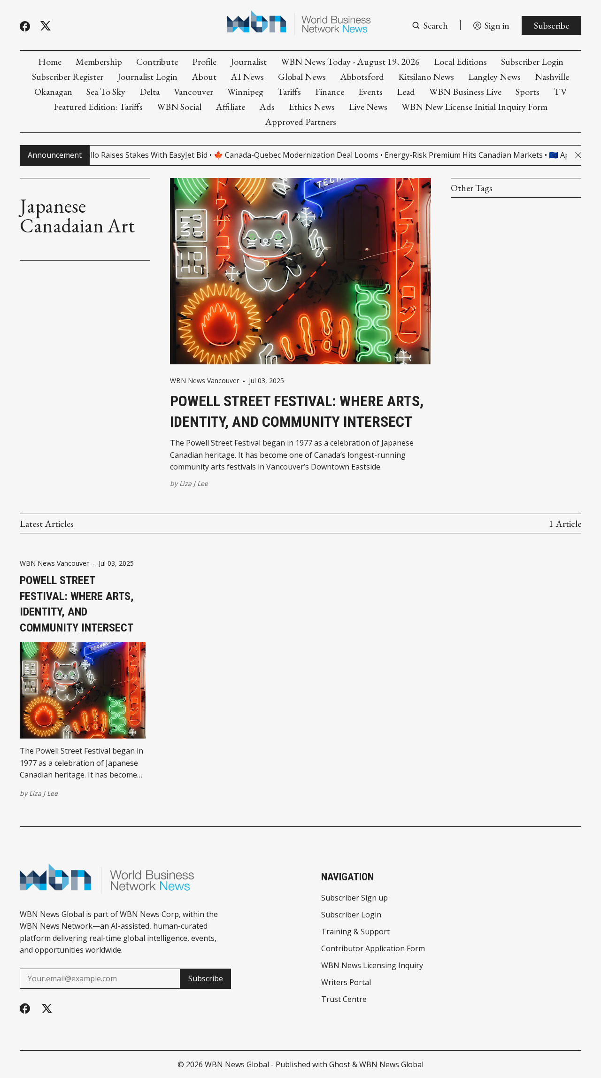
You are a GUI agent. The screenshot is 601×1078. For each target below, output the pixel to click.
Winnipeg (245, 91)
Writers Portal (346, 982)
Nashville (552, 76)
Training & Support (355, 931)
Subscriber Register (67, 76)
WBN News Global (237, 1064)
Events (370, 91)
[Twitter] (45, 26)
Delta (149, 91)
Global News (302, 76)
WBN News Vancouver (204, 380)
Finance (329, 91)
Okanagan (53, 91)
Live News (368, 106)
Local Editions (460, 61)
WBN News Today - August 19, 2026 (350, 61)
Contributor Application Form (373, 948)
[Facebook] (25, 26)
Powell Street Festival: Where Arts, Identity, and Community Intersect (297, 411)
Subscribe (551, 25)
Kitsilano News (426, 76)
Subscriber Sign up (354, 897)
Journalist (249, 61)
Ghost (339, 1064)
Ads (267, 106)
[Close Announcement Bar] (578, 155)
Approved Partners (300, 121)
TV (560, 91)
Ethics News (312, 106)
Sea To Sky (105, 91)
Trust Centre (344, 999)
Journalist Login (147, 76)
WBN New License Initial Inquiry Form (474, 106)
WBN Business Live (465, 91)
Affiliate (230, 106)
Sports (527, 91)
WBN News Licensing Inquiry (372, 965)
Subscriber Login (532, 61)
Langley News (494, 76)
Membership (99, 61)
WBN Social (179, 106)
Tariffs (289, 91)
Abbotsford (362, 76)
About (204, 76)
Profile (204, 61)
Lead (406, 91)
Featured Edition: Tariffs (98, 106)
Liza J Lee (193, 483)
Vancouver (193, 91)
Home (50, 61)
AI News (247, 76)
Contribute (157, 61)
